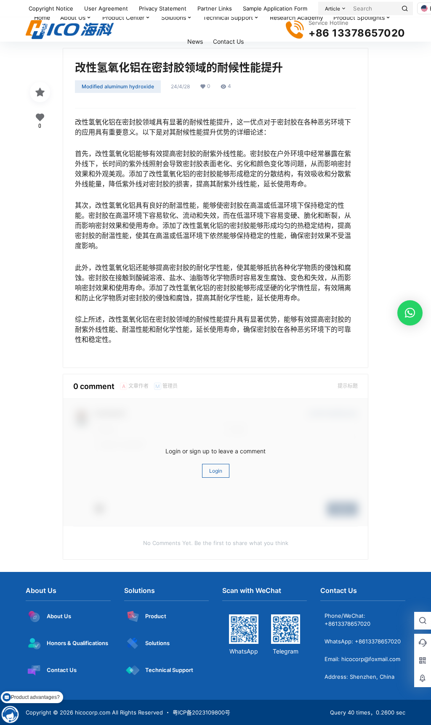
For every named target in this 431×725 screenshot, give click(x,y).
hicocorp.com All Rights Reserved (118, 712)
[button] (410, 312)
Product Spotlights (359, 17)
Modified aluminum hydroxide (118, 86)
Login (215, 471)
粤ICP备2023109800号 (201, 712)
